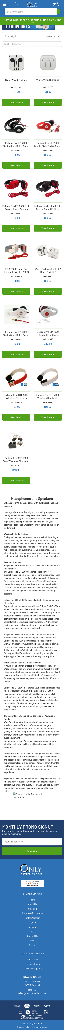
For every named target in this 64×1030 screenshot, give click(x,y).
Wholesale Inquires (33, 968)
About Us (32, 904)
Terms (35, 1027)
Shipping (32, 908)
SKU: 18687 (48, 150)
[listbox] (37, 44)
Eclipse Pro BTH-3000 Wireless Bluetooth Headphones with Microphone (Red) (16, 396)
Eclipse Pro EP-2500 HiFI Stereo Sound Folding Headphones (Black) (47, 207)
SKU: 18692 (47, 213)
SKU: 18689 (16, 339)
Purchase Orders (32, 964)
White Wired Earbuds (47, 79)
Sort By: (7, 44)
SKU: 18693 (16, 213)
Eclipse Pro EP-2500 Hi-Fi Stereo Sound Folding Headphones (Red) (16, 208)
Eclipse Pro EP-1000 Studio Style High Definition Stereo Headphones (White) (48, 333)
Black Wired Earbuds (16, 79)
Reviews (32, 945)
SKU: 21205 (47, 87)
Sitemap (43, 1027)
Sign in (32, 922)
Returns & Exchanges (32, 913)
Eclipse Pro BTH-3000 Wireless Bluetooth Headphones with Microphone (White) (48, 396)
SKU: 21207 (48, 276)
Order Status (32, 959)
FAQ (32, 931)
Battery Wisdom (32, 917)
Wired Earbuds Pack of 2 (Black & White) (48, 270)
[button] (32, 36)
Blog (32, 940)
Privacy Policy (24, 1027)
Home (32, 899)
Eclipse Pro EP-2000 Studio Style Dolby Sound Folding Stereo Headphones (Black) (16, 144)
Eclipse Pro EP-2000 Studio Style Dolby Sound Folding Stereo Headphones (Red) (47, 144)
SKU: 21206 (16, 87)
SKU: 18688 (16, 150)
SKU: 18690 (47, 339)
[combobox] (31, 11)
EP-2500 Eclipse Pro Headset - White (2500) (16, 270)
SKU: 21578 (16, 465)
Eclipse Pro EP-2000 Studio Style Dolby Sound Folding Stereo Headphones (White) (16, 333)
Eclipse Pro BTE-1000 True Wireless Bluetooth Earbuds (16, 460)
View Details (16, 102)
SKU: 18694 (16, 276)
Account (32, 927)
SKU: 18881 (48, 402)
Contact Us (32, 936)
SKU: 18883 (16, 402)
